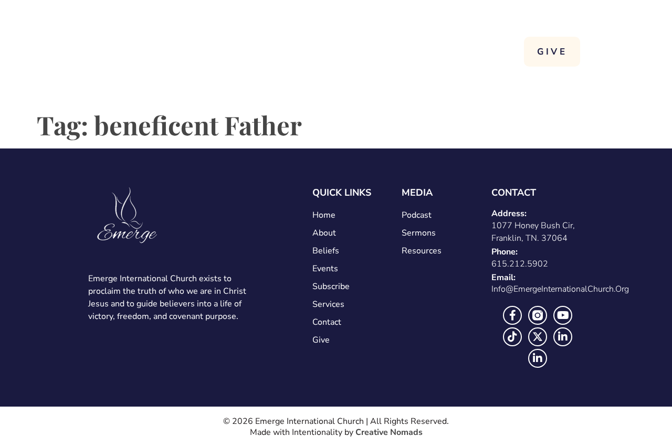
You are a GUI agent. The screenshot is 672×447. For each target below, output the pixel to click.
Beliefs (325, 251)
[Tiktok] (512, 336)
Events (325, 268)
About (377, 51)
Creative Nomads (389, 432)
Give (321, 340)
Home (316, 51)
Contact (462, 75)
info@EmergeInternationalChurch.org (560, 289)
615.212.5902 (519, 264)
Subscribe (331, 286)
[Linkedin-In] (562, 336)
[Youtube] (562, 315)
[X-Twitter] (537, 336)
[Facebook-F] (512, 315)
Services (452, 51)
